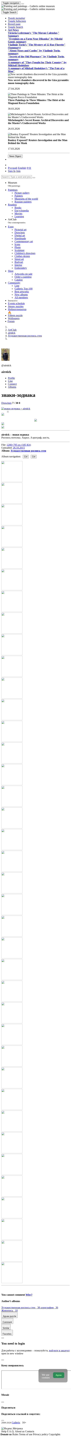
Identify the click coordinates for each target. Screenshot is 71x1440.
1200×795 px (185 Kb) (19, 444)
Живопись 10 (9, 1310)
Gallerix (16, 1422)
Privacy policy (41, 1434)
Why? (29, 1294)
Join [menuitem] (18, 171)
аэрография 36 (49, 1307)
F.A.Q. (11, 1431)
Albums (12, 387)
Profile (11, 378)
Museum (14, 184)
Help (4, 1431)
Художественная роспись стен (28, 450)
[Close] (34, 177)
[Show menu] (22, 3)
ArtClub (16, 221)
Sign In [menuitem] (12, 171)
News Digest (15, 156)
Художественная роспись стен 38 (21, 1307)
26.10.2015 (19, 447)
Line (10, 381)
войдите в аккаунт (59, 1350)
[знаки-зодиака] (15, 408)
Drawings (6, 403)
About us (20, 1431)
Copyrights (54, 1434)
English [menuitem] (22, 168)
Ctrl (25, 456)
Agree (59, 1375)
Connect (12, 384)
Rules (15, 1434)
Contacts (29, 1431)
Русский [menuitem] (12, 168)
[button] (16, 18)
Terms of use (26, 1434)
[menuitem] (29, 168)
